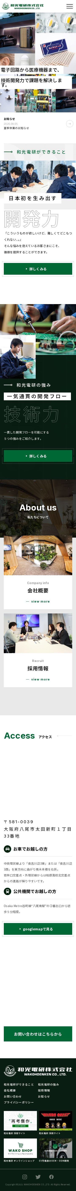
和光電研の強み (48, 1084)
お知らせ (44, 1096)
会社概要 (10, 1090)
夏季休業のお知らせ (16, 128)
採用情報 (44, 1090)
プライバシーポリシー (19, 1102)
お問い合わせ (13, 1096)
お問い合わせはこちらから (38, 1034)
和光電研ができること (19, 1084)
